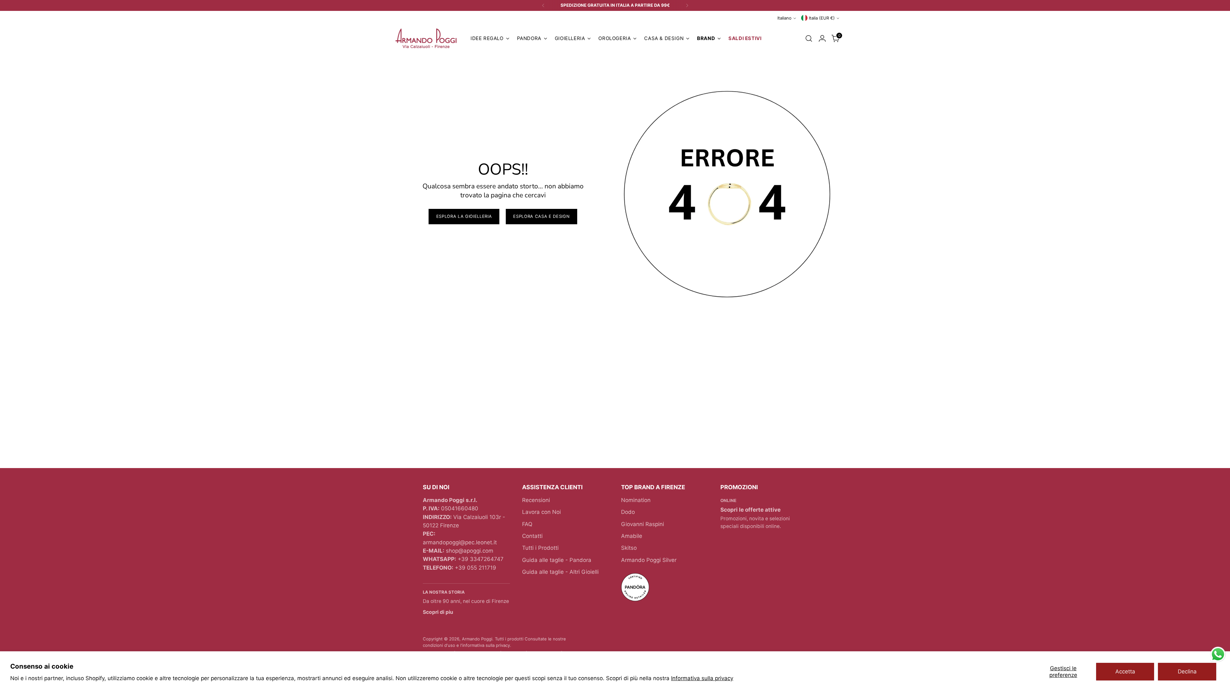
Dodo (628, 512)
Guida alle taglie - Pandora (556, 560)
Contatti (532, 536)
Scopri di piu (438, 612)
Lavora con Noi (541, 512)
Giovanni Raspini (642, 524)
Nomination (636, 500)
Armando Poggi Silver (648, 560)
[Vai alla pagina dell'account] (822, 38)
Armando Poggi (477, 638)
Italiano (784, 18)
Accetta (1125, 671)
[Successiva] (687, 5)
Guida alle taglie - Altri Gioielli (560, 572)
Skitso (629, 548)
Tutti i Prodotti (540, 548)
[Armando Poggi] (426, 39)
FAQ (527, 524)
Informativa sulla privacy (702, 678)
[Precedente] (543, 5)
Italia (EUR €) (822, 18)
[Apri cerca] (808, 38)
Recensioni (536, 500)
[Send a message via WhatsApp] (1218, 654)
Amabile (631, 536)
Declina (1187, 671)
